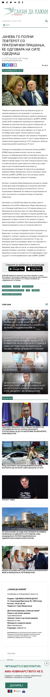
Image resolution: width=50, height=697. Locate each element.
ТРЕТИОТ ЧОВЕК (8, 500)
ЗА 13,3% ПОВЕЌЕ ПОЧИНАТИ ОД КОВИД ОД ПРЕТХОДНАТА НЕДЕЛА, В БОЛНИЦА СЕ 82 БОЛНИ (23, 367)
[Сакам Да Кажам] (25, 17)
